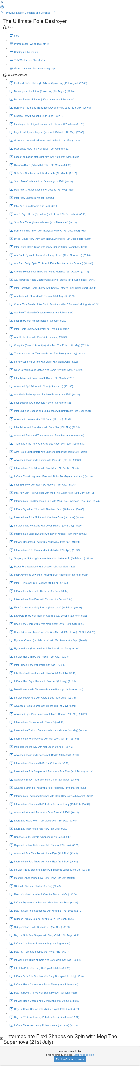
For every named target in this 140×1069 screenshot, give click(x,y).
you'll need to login (84, 1054)
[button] (2, 3)
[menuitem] (2, 8)
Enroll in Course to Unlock (70, 1059)
